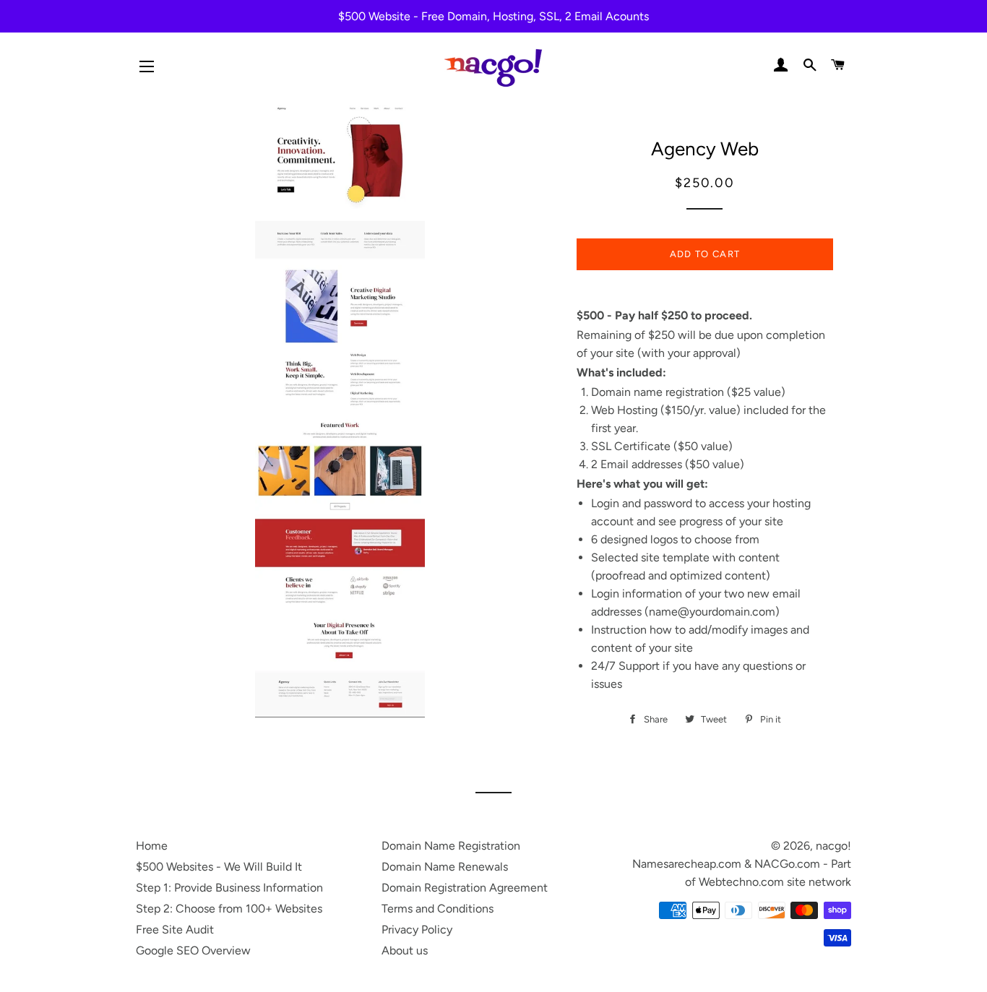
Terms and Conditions (438, 908)
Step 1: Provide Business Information (229, 887)
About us (405, 950)
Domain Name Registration (451, 846)
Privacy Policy (417, 929)
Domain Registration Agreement (465, 887)
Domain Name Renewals (445, 867)
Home (152, 846)
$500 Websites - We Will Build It (219, 867)
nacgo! (833, 846)
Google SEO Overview (193, 950)
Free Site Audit (175, 929)
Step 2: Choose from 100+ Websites (229, 908)
